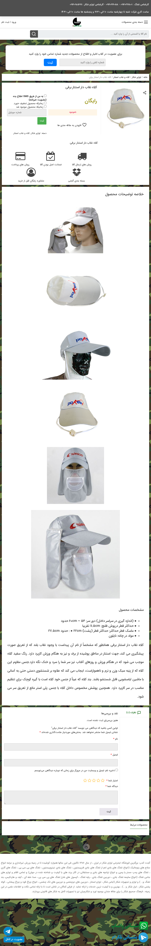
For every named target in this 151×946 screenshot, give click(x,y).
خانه (145, 77)
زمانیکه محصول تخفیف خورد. (28, 103)
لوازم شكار (136, 77)
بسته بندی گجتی (76, 181)
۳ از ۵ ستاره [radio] (94, 780)
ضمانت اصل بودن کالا (51, 165)
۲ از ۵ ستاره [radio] (98, 780)
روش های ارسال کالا (82, 165)
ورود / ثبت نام (8, 22)
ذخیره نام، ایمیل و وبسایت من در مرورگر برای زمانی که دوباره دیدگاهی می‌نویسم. (74, 770)
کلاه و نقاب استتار (121, 77)
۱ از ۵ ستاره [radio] (103, 780)
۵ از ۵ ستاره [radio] (85, 780)
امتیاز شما (112, 781)
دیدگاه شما (112, 786)
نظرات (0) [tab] (131, 712)
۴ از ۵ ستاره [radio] (89, 780)
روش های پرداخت (20, 165)
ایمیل (114, 755)
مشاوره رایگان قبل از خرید (31, 181)
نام (115, 739)
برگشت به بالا (72, 847)
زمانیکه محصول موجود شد (30, 107)
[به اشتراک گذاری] (145, 92)
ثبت (42, 121)
